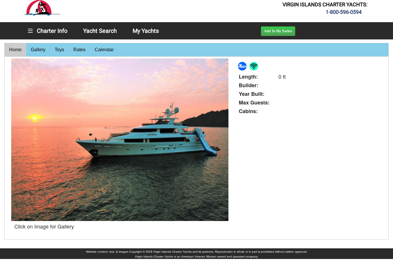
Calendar (104, 49)
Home (15, 49)
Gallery (38, 49)
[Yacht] (119, 139)
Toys (59, 49)
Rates (79, 49)
